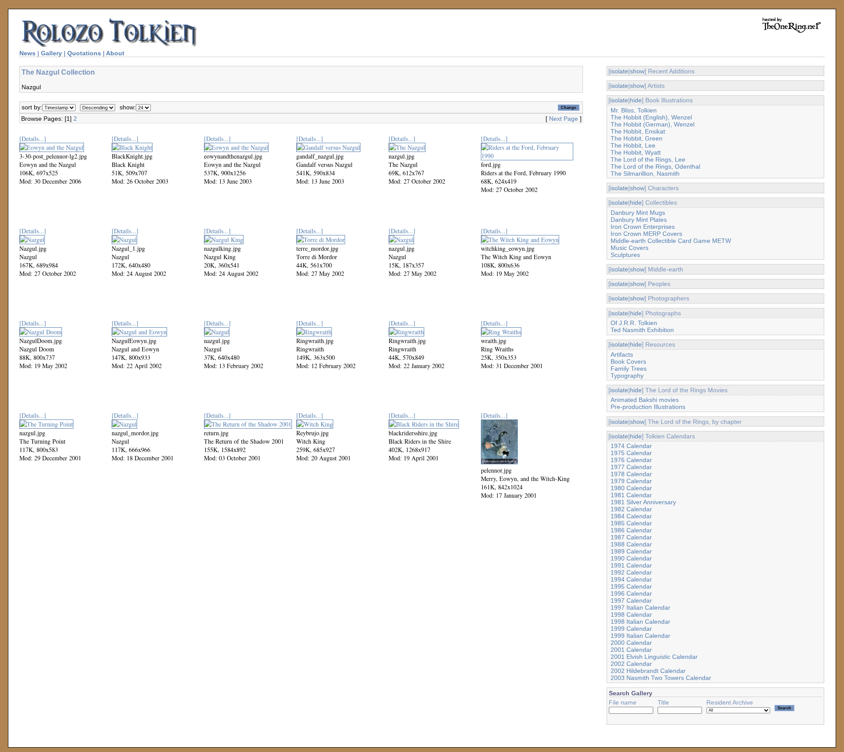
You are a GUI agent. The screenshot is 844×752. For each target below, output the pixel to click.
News (27, 53)
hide (636, 100)
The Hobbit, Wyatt (636, 152)
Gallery (51, 53)
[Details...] (32, 138)
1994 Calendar (631, 579)
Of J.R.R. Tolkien (634, 322)
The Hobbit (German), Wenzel (653, 124)
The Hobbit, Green (636, 138)
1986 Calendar (631, 530)
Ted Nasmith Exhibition (642, 329)
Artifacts (622, 354)
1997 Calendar (631, 600)
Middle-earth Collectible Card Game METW (671, 240)
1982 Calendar (631, 509)
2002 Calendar (631, 663)
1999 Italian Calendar (640, 635)
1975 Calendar (631, 452)
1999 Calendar (631, 628)
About (115, 53)
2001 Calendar (631, 649)
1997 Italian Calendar (640, 607)
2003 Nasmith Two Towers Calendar (661, 677)
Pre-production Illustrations (648, 406)
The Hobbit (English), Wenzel (651, 117)
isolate (619, 71)
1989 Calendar (631, 551)
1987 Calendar (631, 537)
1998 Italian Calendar (640, 621)
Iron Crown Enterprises (643, 226)
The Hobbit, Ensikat (638, 131)
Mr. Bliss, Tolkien (634, 110)
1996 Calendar (631, 593)
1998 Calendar (631, 614)
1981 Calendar (631, 495)
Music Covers (629, 247)
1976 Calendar (631, 459)
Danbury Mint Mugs (638, 212)
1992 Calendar (631, 572)
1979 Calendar (631, 480)
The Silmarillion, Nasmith (645, 173)
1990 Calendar (631, 558)
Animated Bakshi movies (645, 399)
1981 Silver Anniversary (643, 502)
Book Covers (628, 361)
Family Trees (629, 368)
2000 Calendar (631, 642)
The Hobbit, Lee (633, 145)
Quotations (84, 53)
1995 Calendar (631, 586)
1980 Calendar (631, 488)
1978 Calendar (631, 473)
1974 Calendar (631, 445)
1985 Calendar (631, 523)
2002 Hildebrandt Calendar (648, 670)
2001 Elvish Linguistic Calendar (654, 656)
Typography (627, 375)
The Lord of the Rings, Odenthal (655, 166)
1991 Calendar (631, 565)
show (637, 71)
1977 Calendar (631, 466)
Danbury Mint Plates (639, 219)
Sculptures (625, 254)
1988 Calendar (631, 544)
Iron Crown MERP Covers (646, 233)
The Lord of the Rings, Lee (648, 159)
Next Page (563, 118)
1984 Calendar (631, 516)
